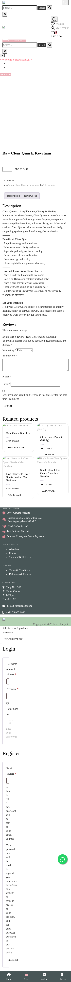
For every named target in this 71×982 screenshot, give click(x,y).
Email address (11, 771)
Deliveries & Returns (20, 574)
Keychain (50, 185)
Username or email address (11, 669)
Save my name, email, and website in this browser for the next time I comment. (34, 396)
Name (6, 376)
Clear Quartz (21, 185)
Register (13, 960)
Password (12, 688)
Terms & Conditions (19, 570)
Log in (10, 721)
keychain (34, 185)
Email (6, 384)
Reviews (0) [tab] (30, 195)
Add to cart (21, 169)
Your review (9, 355)
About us (14, 549)
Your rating (9, 350)
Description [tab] (13, 195)
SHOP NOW (5, 74)
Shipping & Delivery (20, 557)
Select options (16, 447)
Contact (13, 553)
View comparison (13, 639)
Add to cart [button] (48, 455)
